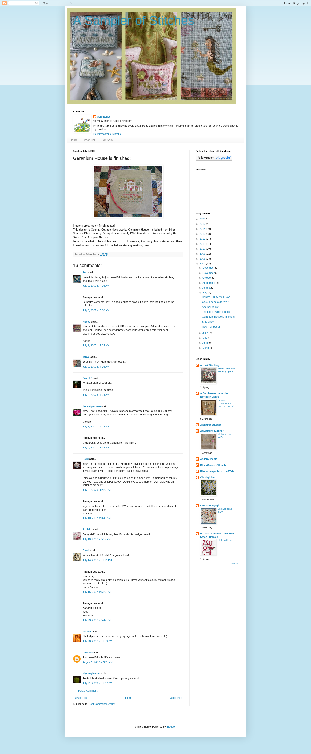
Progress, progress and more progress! (226, 403)
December (208, 267)
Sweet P (87, 378)
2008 (203, 258)
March (206, 347)
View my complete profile (107, 134)
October (207, 277)
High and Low (225, 540)
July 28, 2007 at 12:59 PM (97, 641)
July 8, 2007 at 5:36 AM (96, 310)
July (205, 292)
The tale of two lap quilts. (216, 311)
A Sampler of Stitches (133, 20)
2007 (203, 263)
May (205, 337)
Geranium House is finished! (218, 316)
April (205, 342)
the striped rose (92, 406)
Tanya (86, 357)
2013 (203, 233)
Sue (85, 272)
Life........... (223, 480)
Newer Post (80, 697)
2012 (203, 238)
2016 (203, 224)
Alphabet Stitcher (210, 424)
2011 (203, 243)
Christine (88, 652)
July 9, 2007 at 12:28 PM (97, 489)
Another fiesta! (210, 307)
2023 (203, 219)
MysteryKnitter (92, 673)
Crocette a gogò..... (211, 505)
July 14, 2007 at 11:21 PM (97, 560)
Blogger (171, 726)
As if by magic (208, 459)
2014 (203, 228)
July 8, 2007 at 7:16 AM (96, 366)
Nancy (86, 321)
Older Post (176, 697)
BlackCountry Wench (213, 465)
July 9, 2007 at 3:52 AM (96, 447)
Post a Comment (87, 690)
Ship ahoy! (208, 321)
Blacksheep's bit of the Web (217, 471)
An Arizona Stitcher (212, 430)
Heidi (86, 459)
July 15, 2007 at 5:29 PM (97, 592)
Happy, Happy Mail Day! (216, 297)
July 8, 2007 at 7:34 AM (96, 394)
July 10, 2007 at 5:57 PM (97, 539)
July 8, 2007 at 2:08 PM (96, 426)
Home (74, 139)
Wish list (89, 139)
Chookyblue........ (210, 477)
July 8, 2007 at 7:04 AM (96, 345)
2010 (203, 248)
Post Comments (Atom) (102, 704)
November (208, 272)
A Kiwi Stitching (209, 365)
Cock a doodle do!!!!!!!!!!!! (216, 301)
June (205, 333)
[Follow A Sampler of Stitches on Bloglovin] (214, 159)
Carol (86, 550)
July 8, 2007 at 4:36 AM (96, 285)
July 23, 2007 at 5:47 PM (97, 620)
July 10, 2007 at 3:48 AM (97, 518)
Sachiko (87, 529)
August (206, 287)
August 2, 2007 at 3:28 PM (98, 662)
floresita (87, 631)
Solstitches (104, 116)
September (209, 282)
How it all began (211, 326)
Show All (234, 564)
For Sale (107, 139)
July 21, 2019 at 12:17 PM (97, 683)
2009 (203, 253)
